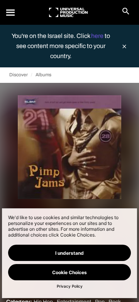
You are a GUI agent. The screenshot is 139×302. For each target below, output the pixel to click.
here (98, 36)
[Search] (10, 12)
